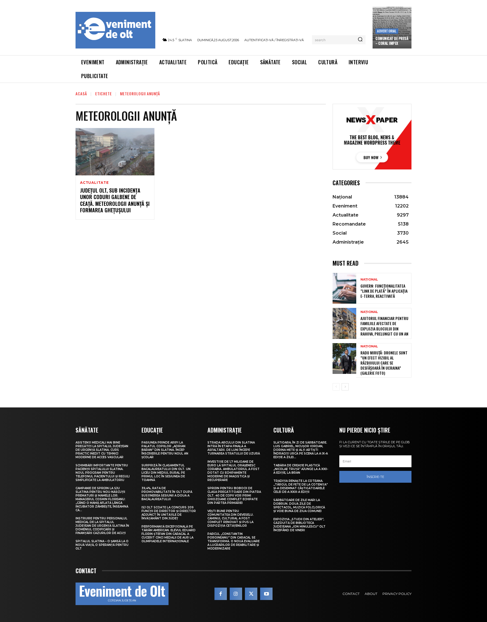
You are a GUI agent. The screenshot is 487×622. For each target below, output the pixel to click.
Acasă (81, 93)
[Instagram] (236, 594)
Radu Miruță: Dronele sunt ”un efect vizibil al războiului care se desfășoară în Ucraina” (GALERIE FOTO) (384, 363)
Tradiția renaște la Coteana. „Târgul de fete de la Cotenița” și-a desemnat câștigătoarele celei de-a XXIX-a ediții (300, 486)
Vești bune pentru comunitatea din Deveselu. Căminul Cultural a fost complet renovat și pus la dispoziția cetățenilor (230, 518)
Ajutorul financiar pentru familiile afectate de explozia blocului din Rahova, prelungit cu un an (384, 326)
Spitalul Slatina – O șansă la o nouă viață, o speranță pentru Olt (102, 544)
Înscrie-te (375, 477)
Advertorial (386, 30)
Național (369, 279)
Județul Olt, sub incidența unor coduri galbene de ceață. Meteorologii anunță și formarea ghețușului (115, 200)
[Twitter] (251, 594)
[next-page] (345, 387)
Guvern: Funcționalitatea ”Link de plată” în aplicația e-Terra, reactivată (384, 291)
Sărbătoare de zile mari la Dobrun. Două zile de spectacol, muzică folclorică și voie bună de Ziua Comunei (299, 505)
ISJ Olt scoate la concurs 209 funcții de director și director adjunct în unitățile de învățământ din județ (168, 513)
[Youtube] (266, 594)
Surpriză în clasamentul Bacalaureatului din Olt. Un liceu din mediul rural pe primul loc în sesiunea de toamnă (166, 473)
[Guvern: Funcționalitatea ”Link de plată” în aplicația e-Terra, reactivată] (344, 288)
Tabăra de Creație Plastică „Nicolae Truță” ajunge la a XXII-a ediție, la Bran (300, 469)
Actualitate (94, 182)
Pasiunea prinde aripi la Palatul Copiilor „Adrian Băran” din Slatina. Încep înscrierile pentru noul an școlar (164, 450)
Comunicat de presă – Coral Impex (391, 41)
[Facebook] (220, 594)
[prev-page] (336, 387)
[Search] (360, 39)
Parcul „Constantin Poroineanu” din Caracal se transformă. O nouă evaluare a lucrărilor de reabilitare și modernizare (233, 541)
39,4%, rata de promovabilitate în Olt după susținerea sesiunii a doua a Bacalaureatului (166, 493)
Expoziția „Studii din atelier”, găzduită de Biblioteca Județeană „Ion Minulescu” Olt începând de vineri (299, 524)
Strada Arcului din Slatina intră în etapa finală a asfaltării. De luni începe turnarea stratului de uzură (233, 448)
